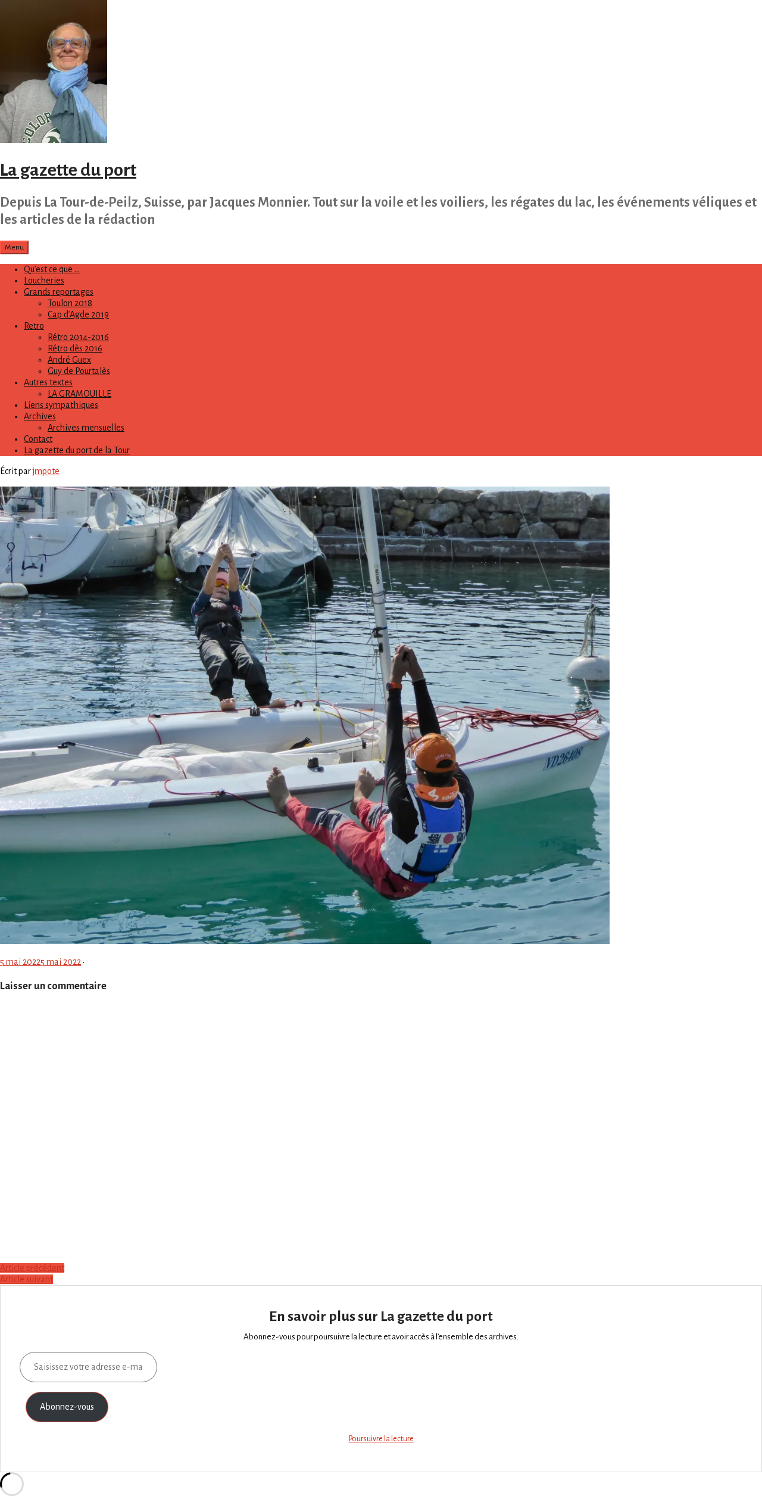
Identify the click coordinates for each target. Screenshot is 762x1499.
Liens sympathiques (61, 405)
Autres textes (48, 382)
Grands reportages (58, 292)
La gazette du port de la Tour (77, 450)
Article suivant (26, 1279)
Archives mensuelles (86, 427)
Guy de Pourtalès (79, 371)
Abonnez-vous (67, 1406)
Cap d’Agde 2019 (78, 314)
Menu (14, 247)
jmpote (46, 471)
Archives (40, 416)
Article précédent (32, 1268)
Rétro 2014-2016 (78, 337)
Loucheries (44, 280)
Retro (34, 326)
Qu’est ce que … (52, 269)
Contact (38, 439)
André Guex (69, 359)
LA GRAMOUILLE (79, 393)
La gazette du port (68, 169)
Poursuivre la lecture (381, 1439)
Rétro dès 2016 (75, 348)
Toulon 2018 (70, 303)
